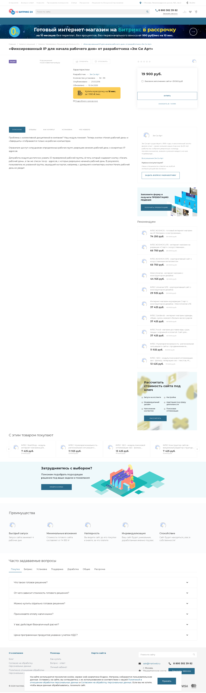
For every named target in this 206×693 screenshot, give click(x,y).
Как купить (55, 659)
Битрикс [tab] (28, 569)
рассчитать (155, 418)
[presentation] (9, 449)
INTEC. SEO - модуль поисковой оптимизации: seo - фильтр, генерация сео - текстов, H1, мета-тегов (171, 360)
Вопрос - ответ (57, 663)
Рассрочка (84, 3)
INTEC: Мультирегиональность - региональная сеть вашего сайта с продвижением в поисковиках (172, 346)
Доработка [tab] (73, 569)
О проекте (13, 3)
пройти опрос (56, 487)
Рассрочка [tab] (99, 569)
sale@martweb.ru (151, 663)
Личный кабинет (58, 667)
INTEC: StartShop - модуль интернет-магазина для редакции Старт (33, 447)
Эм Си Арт (94, 74)
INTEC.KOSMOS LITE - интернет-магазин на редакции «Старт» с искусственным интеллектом (170, 247)
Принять (166, 681)
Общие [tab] (86, 569)
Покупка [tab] (15, 569)
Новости (40, 3)
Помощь (55, 653)
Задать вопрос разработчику (160, 175)
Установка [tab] (42, 569)
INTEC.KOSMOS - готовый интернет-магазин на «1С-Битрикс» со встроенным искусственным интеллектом (171, 233)
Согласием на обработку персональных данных (106, 682)
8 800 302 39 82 (168, 10)
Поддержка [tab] (57, 569)
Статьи (74, 3)
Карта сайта (98, 653)
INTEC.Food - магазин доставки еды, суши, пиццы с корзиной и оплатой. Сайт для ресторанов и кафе (170, 332)
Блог (11, 659)
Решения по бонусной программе (107, 3)
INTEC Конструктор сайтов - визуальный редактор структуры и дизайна (178, 447)
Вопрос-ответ (27, 3)
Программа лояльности (57, 3)
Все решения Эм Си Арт (152, 158)
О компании (16, 653)
